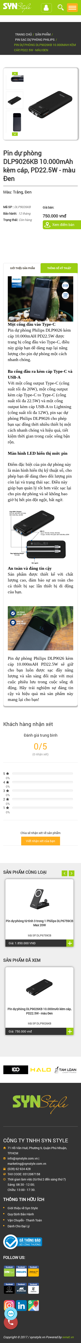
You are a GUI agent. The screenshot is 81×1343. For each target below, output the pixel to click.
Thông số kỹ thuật (59, 268)
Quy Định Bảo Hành (21, 1214)
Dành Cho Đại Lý (19, 1226)
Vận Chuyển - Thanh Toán (25, 1220)
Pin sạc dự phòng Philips (35, 39)
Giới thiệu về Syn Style (23, 1208)
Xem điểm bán (63, 224)
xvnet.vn (68, 1337)
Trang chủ (23, 34)
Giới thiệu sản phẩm (22, 268)
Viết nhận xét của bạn (40, 841)
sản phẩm (43, 34)
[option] (15, 100)
